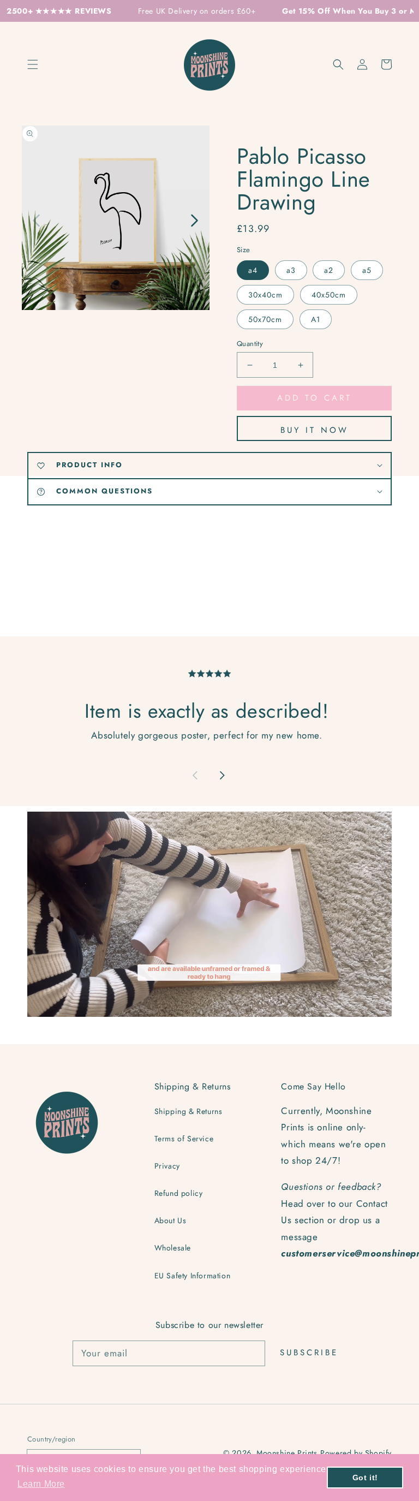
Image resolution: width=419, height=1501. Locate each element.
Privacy (167, 1165)
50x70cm (265, 319)
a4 (253, 270)
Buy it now (314, 430)
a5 (367, 270)
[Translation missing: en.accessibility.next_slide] (193, 219)
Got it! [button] (365, 1477)
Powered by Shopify (356, 1453)
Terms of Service (184, 1138)
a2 (328, 270)
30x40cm (265, 294)
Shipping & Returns (188, 1111)
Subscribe (309, 1353)
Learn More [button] (41, 1483)
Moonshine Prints (287, 1453)
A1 (315, 319)
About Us (170, 1220)
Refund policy (178, 1193)
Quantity (250, 343)
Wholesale (172, 1247)
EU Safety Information (192, 1275)
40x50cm (329, 294)
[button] (338, 64)
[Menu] (33, 64)
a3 (291, 270)
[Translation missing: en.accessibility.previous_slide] (36, 219)
